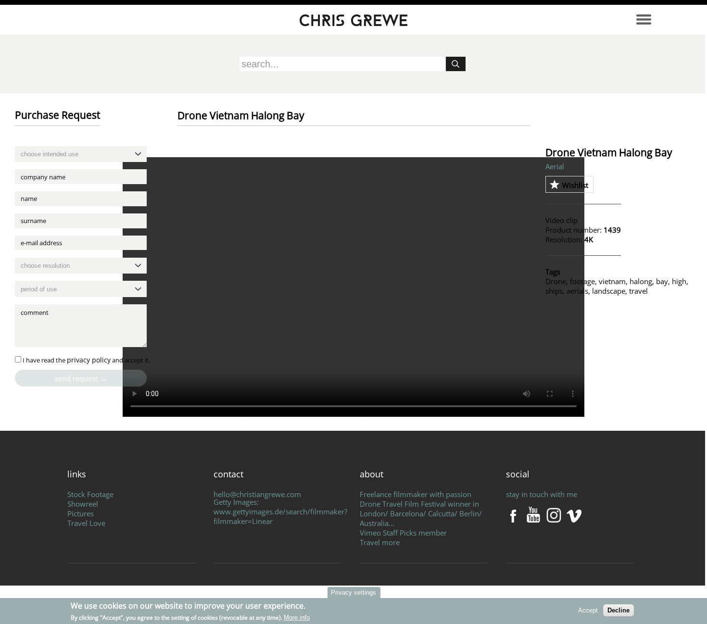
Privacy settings (353, 592)
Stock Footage (90, 494)
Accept (588, 610)
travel (638, 291)
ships (554, 291)
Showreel (82, 504)
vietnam (612, 281)
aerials (577, 291)
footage (582, 281)
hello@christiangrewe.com (257, 494)
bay (662, 281)
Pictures (80, 513)
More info (297, 617)
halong (641, 281)
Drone (555, 281)
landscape (608, 291)
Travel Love (86, 523)
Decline (618, 610)
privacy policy (89, 359)
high (679, 281)
